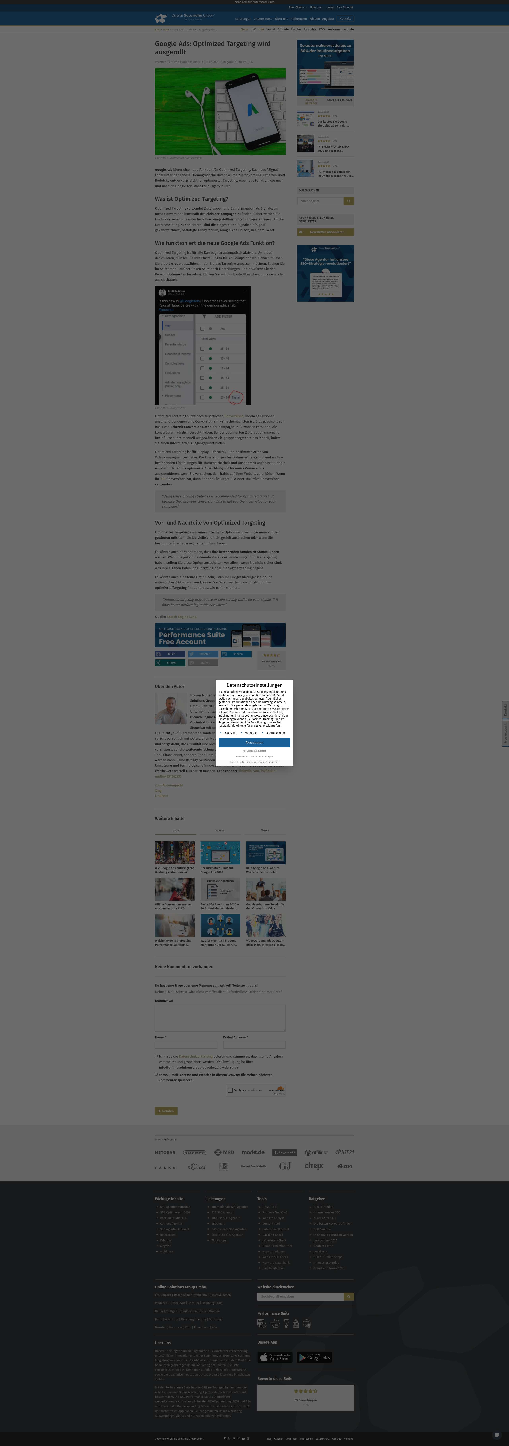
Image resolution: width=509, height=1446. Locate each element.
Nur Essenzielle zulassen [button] (254, 751)
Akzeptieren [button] (254, 743)
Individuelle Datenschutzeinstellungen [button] (254, 756)
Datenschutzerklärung (256, 762)
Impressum (274, 762)
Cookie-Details (237, 762)
